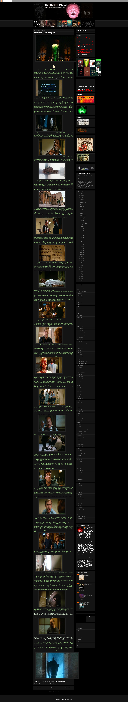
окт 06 (82, 226)
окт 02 (82, 218)
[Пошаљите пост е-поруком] (56, 681)
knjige (78, 391)
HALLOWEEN (50, 99)
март (81, 204)
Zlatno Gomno (80, 518)
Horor (78, 630)
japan (78, 387)
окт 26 (82, 244)
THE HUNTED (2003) (88, 584)
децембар (82, 254)
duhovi (78, 341)
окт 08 (82, 228)
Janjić (78, 385)
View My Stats (90, 620)
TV (78, 496)
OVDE (56, 78)
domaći (79, 337)
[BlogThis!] (60, 681)
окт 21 (82, 239)
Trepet (78, 492)
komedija (79, 394)
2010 (80, 195)
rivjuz (50, 683)
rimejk (78, 448)
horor (45, 683)
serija (78, 461)
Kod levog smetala (83, 592)
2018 (80, 265)
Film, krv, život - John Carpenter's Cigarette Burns (88, 595)
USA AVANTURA (80, 498)
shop (78, 468)
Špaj (78, 474)
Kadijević (79, 389)
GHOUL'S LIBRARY (81, 363)
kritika (48, 683)
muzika (78, 409)
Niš (78, 415)
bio (78, 306)
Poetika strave (80, 431)
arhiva (78, 293)
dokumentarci (80, 332)
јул (81, 211)
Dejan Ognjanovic (89, 527)
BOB (78, 313)
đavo (38, 683)
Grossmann (79, 370)
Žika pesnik (79, 511)
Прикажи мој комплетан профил (84, 568)
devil (41, 683)
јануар (81, 200)
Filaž (78, 350)
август (81, 213)
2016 (80, 262)
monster (79, 407)
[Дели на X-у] (61, 681)
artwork (79, 295)
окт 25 (82, 243)
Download (79, 628)
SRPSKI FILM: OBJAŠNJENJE (82, 185)
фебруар (82, 202)
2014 (80, 258)
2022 (80, 273)
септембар (82, 215)
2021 (80, 271)
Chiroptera (79, 317)
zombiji (78, 520)
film (43, 683)
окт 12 (82, 232)
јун (81, 209)
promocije (79, 444)
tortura (78, 490)
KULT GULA (85, 178)
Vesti (78, 645)
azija (78, 300)
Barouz (78, 302)
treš (78, 494)
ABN (78, 289)
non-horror (79, 418)
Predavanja (79, 637)
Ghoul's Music (80, 365)
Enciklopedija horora (81, 343)
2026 (80, 280)
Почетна (53, 687)
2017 (80, 263)
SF (78, 466)
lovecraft (79, 404)
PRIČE (78, 439)
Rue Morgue (80, 453)
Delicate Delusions (87, 575)
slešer (78, 472)
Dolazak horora (80, 335)
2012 (80, 199)
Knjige (78, 632)
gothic (78, 367)
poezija (78, 433)
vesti (78, 503)
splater (78, 477)
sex (78, 463)
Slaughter (79, 470)
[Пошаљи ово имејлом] (59, 681)
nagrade (79, 411)
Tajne (78, 483)
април (81, 206)
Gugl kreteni (80, 372)
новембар (82, 252)
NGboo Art (81, 574)
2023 (80, 274)
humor (78, 376)
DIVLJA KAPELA (80, 328)
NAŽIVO (79, 413)
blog (78, 311)
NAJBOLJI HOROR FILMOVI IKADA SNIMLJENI (85, 186)
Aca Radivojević (80, 291)
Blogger (70, 699)
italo (78, 383)
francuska (79, 356)
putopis (79, 446)
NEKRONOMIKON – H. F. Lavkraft (84, 181)
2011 (80, 197)
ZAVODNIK (79, 509)
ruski (78, 457)
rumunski (79, 455)
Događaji (79, 626)
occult (78, 420)
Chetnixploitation (83, 583)
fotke (78, 354)
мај (81, 208)
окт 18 (82, 237)
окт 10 (82, 230)
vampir (78, 501)
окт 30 (82, 250)
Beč (78, 304)
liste (78, 402)
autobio (79, 297)
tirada (53, 683)
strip (78, 481)
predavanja (79, 435)
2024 (80, 276)
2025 (80, 278)
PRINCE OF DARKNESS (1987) (44, 33)
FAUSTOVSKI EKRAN (41, 105)
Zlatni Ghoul (80, 516)
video (78, 505)
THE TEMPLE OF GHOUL (84, 602)
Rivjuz (78, 641)
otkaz (78, 422)
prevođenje (79, 437)
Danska (79, 319)
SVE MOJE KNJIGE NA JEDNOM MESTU (85, 178)
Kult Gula (79, 398)
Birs (78, 308)
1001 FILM (79, 286)
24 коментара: (52, 681)
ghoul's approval (80, 361)
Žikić (78, 514)
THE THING (55, 99)
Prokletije (79, 442)
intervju (79, 378)
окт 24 (82, 241)
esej (78, 346)
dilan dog (79, 326)
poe (78, 426)
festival (78, 348)
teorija (78, 485)
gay (78, 359)
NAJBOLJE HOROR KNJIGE (83, 180)
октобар (82, 217)
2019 (80, 267)
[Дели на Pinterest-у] (64, 681)
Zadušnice (79, 507)
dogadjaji (79, 330)
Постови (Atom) (57, 691)
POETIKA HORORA (81, 187)
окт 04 (82, 220)
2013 (80, 256)
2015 (80, 260)
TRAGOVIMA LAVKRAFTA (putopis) (84, 182)
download (79, 339)
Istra (78, 380)
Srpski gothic (80, 479)
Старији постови (69, 687)
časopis (79, 315)
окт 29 (82, 248)
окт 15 (82, 233)
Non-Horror (79, 634)
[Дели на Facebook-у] (62, 681)
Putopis (79, 639)
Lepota (78, 400)
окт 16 (82, 235)
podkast (79, 424)
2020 (80, 269)
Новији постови (38, 687)
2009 (80, 193)
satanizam (79, 459)
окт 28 (82, 246)
